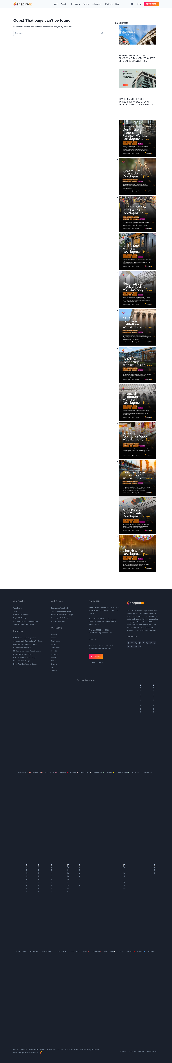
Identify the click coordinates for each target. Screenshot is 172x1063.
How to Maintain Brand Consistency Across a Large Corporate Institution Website (136, 102)
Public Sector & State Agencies (24, 638)
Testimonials (56, 641)
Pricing (85, 4)
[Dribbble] (132, 642)
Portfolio (110, 4)
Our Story (54, 664)
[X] (135, 642)
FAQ (52, 667)
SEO (14, 611)
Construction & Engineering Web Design (28, 641)
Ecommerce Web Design (60, 608)
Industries (55, 651)
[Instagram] (147, 642)
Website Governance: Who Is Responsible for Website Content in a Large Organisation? (137, 58)
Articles (54, 657)
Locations (54, 654)
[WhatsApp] (135, 646)
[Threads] (151, 642)
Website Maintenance (21, 615)
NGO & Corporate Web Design (24, 657)
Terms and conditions (137, 1051)
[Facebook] (139, 642)
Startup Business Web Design (62, 615)
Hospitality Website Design (23, 654)
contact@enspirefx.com (103, 633)
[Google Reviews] (154, 642)
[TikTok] (128, 646)
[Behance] (132, 646)
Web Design (17, 608)
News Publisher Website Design (25, 664)
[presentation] (137, 37)
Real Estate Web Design (22, 648)
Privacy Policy (152, 1051)
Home (54, 4)
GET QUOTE (151, 4)
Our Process (55, 648)
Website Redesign (57, 621)
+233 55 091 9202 (101, 630)
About (53, 661)
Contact (54, 671)
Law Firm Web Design (21, 661)
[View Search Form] (133, 4)
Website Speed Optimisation (23, 624)
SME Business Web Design (60, 611)
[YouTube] (143, 642)
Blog (119, 4)
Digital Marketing (19, 618)
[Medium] (139, 646)
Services (54, 638)
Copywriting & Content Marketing (25, 621)
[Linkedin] (128, 642)
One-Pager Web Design (59, 618)
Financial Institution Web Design (25, 644)
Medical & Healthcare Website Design (27, 651)
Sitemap (123, 1051)
